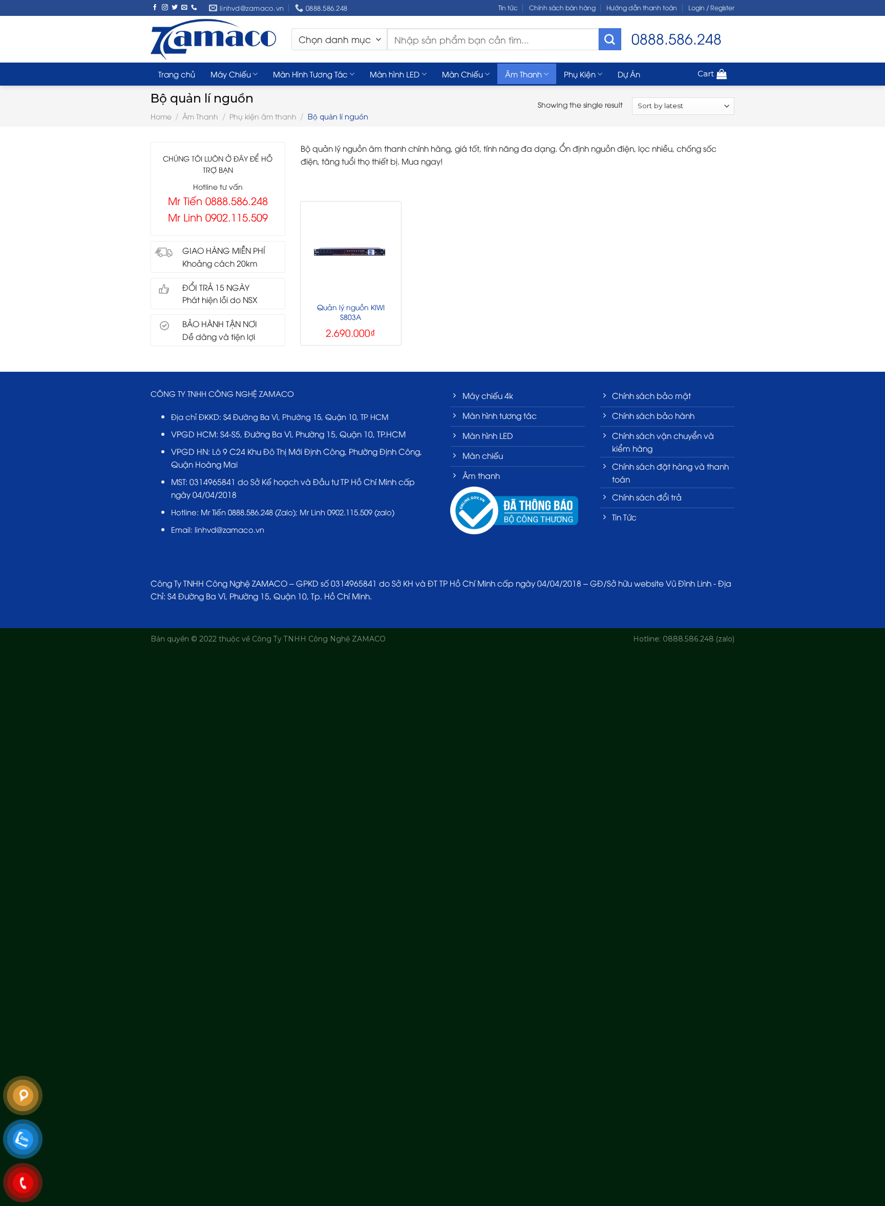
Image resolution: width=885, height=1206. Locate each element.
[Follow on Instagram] (165, 7)
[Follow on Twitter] (175, 7)
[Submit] (610, 39)
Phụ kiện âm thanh (263, 116)
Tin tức (508, 7)
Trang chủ (176, 74)
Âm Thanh (523, 74)
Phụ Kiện (580, 74)
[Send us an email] (184, 7)
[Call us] (194, 7)
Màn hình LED (394, 74)
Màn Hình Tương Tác (310, 74)
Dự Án (629, 74)
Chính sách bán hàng (562, 7)
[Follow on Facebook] (155, 7)
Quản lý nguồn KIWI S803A (351, 312)
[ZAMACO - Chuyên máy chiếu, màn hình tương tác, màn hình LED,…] (213, 39)
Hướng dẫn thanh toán (641, 7)
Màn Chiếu (462, 74)
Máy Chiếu (230, 74)
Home (161, 116)
